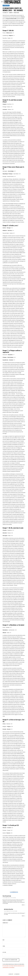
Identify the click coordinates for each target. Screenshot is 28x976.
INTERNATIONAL (6, 5)
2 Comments (11, 12)
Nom (3, 939)
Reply (23, 904)
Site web (4, 952)
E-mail (4, 946)
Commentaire (5, 922)
